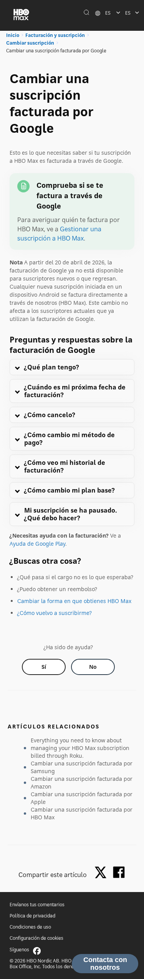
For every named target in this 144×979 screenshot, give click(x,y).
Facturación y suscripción (55, 35)
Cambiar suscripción (30, 43)
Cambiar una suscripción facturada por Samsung (81, 767)
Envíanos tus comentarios (37, 904)
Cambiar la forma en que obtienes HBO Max (74, 601)
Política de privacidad (32, 915)
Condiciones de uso (30, 927)
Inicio (12, 35)
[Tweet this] (102, 873)
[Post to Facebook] (119, 872)
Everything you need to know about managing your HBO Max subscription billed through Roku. (80, 748)
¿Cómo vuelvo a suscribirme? (54, 612)
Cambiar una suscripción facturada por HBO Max (81, 813)
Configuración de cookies (36, 938)
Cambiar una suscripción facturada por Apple (81, 797)
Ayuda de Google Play (37, 543)
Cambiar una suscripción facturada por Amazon (81, 782)
